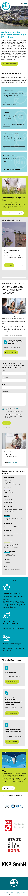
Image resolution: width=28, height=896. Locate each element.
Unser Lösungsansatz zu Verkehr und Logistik (14, 146)
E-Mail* (4, 384)
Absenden (6, 423)
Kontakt (22, 892)
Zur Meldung (9, 265)
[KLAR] (6, 6)
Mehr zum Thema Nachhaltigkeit (12, 213)
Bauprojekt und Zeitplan (10, 63)
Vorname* (5, 370)
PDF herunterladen (10, 352)
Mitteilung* (5, 391)
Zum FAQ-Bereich (8, 788)
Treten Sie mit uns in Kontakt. (11, 169)
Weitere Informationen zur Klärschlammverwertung (11, 103)
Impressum (6, 892)
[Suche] (22, 4)
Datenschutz (15, 892)
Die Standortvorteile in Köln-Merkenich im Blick (13, 125)
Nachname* (5, 377)
